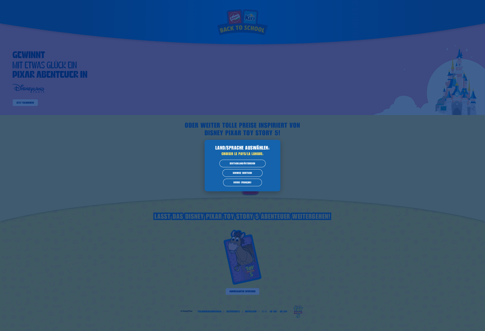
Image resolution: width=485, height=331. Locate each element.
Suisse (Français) (242, 182)
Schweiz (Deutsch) (242, 173)
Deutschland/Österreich (242, 163)
